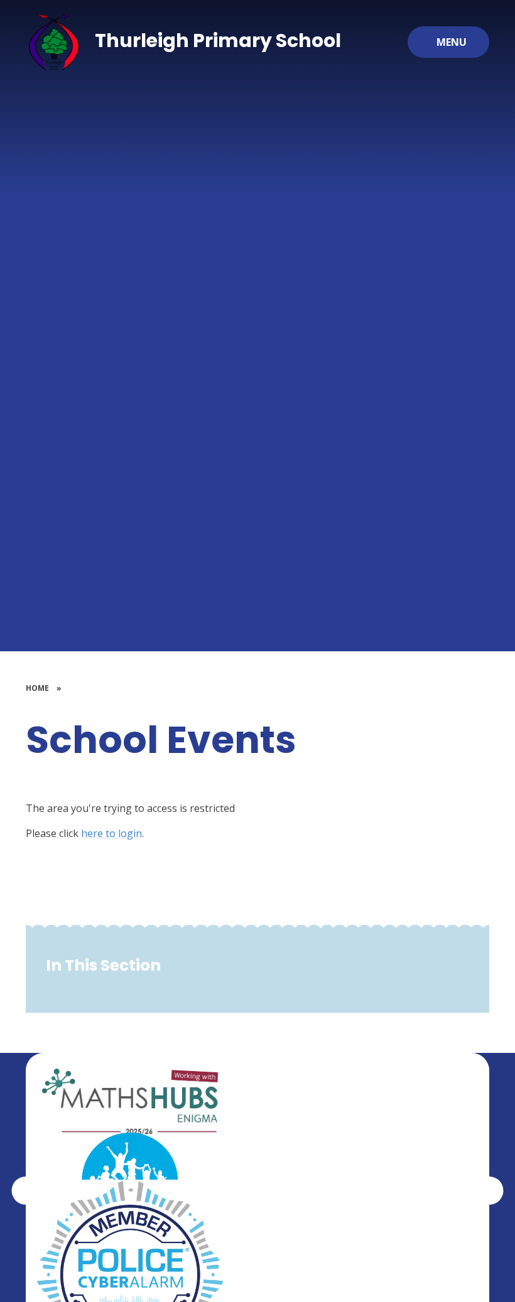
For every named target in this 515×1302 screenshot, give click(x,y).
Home (37, 688)
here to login (111, 833)
